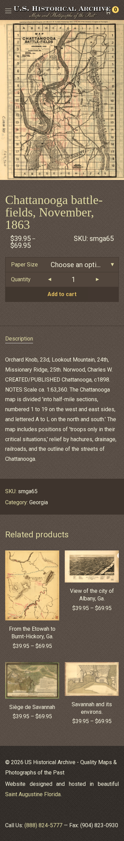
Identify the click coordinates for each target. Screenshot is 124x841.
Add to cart (62, 294)
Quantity (21, 279)
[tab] (62, 339)
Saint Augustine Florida (33, 794)
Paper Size (24, 264)
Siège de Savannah (32, 707)
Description (19, 338)
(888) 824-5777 (43, 825)
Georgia (38, 502)
